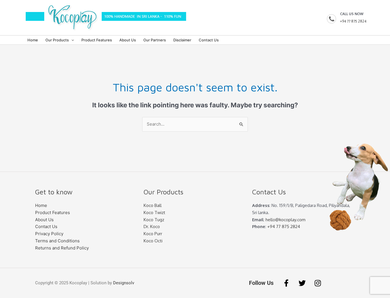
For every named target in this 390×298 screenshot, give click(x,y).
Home (32, 40)
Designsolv (123, 282)
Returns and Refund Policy (62, 248)
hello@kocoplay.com (285, 219)
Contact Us (209, 40)
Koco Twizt (154, 212)
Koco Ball (153, 205)
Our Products (57, 40)
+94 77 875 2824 (353, 21)
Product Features (96, 40)
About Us (127, 40)
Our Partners (154, 40)
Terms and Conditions (57, 240)
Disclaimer (182, 40)
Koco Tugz (154, 219)
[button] (71, 40)
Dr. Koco (152, 226)
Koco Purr (153, 233)
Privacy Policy (49, 233)
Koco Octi (153, 240)
